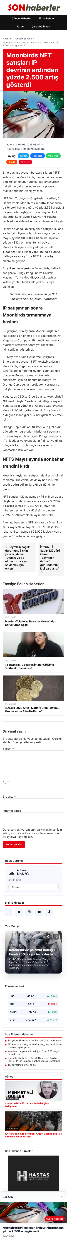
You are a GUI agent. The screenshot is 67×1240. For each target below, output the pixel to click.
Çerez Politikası (41, 26)
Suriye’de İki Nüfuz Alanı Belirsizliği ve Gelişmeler (35, 1040)
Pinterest (25, 162)
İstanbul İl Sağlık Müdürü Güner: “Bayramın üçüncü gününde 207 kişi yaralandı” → (50, 559)
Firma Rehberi (47, 18)
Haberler (7, 38)
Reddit (12, 162)
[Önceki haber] (49, 937)
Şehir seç (14, 880)
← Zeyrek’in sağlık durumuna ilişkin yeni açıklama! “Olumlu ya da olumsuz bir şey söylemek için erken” (17, 557)
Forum (20, 26)
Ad (6, 782)
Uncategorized (23, 38)
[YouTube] (39, 912)
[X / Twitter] (19, 912)
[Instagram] (29, 912)
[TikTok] (49, 912)
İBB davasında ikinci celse (22, 1064)
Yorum (8, 748)
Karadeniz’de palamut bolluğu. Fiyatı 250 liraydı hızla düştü (33, 1052)
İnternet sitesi (12, 811)
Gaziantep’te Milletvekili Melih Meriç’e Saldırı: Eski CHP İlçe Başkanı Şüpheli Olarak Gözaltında (34, 1059)
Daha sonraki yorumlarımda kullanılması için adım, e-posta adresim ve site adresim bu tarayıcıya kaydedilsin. (32, 833)
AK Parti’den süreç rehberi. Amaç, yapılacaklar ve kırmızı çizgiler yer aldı (35, 1046)
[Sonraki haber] (56, 937)
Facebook (38, 155)
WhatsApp (53, 155)
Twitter (23, 155)
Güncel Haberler (21, 18)
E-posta (9, 796)
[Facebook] (9, 912)
